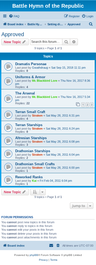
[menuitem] (14, 16)
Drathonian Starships (32, 151)
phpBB (34, 255)
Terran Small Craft (30, 112)
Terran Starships (28, 125)
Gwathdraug (40, 67)
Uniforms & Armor (30, 77)
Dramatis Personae (30, 64)
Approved (12, 34)
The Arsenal (25, 93)
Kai (34, 180)
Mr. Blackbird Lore (44, 80)
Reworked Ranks (29, 177)
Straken (37, 115)
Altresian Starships (31, 138)
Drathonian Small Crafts (35, 164)
